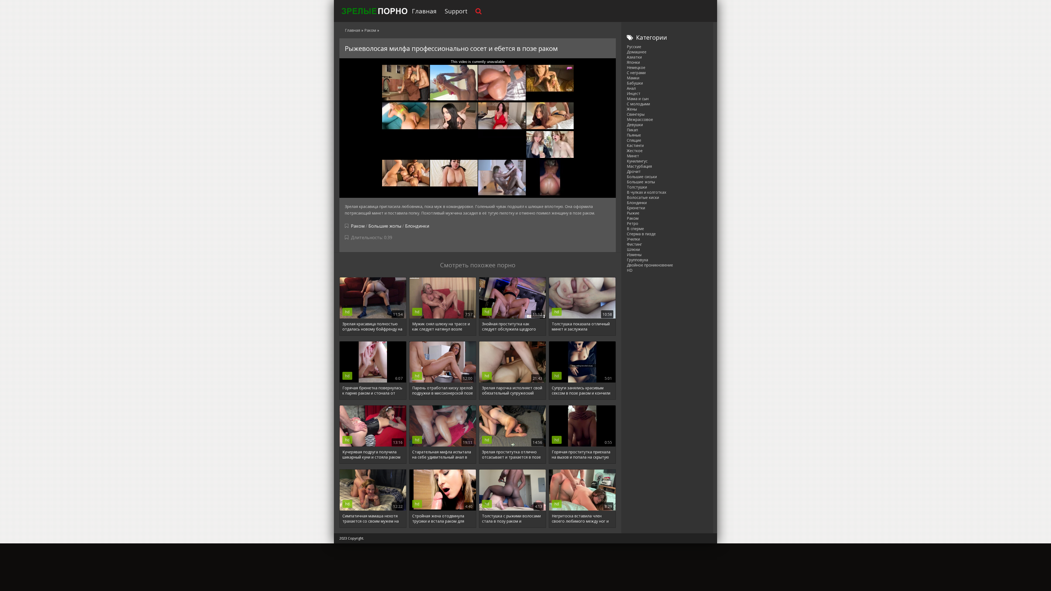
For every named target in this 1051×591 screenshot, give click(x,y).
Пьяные (634, 135)
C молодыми (638, 103)
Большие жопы (384, 226)
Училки (633, 239)
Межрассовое (640, 119)
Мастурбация (639, 166)
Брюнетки (636, 207)
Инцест (633, 93)
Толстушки (637, 187)
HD (630, 270)
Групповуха (637, 259)
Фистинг (634, 244)
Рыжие (633, 213)
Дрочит (634, 171)
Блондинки (417, 226)
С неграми (636, 72)
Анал (631, 88)
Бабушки (635, 83)
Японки (633, 62)
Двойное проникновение (650, 265)
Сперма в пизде (641, 233)
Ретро (632, 223)
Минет (633, 155)
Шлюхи (633, 249)
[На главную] (373, 11)
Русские (634, 46)
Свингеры (636, 114)
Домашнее (636, 51)
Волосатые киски (643, 197)
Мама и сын (638, 98)
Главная (424, 11)
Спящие (634, 140)
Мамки (633, 77)
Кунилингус (637, 161)
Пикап (632, 129)
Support (456, 11)
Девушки (635, 124)
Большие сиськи (642, 176)
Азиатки (634, 57)
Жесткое (635, 150)
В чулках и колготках (646, 192)
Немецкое (636, 67)
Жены (632, 109)
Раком (358, 226)
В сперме (635, 228)
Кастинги (635, 145)
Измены (634, 254)
